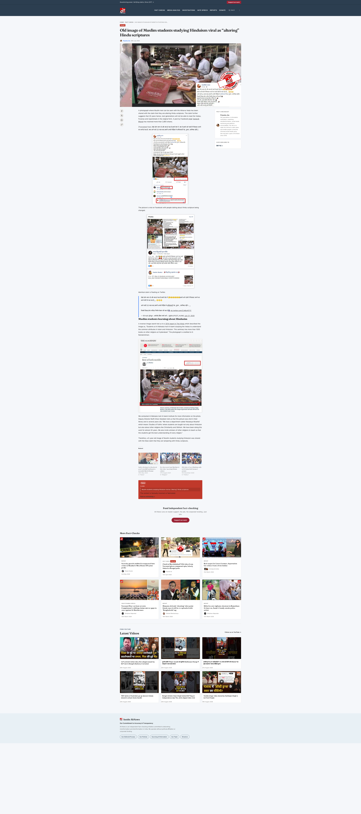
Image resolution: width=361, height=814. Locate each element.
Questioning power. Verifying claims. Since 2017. (137, 2)
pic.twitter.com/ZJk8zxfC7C (181, 311)
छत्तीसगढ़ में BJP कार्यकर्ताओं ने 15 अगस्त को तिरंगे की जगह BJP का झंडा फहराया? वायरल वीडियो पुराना (220, 663)
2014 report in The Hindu (174, 324)
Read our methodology (147, 496)
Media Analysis (173, 10)
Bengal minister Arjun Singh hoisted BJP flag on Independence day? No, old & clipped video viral (178, 697)
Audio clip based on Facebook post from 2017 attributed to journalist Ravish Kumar (147, 469)
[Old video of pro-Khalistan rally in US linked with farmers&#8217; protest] (192, 458)
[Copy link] (122, 124)
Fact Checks (159, 10)
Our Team (174, 737)
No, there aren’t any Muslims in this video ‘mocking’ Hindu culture (169, 469)
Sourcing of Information (159, 737)
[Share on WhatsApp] (122, 120)
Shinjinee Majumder (130, 613)
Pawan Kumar (129, 571)
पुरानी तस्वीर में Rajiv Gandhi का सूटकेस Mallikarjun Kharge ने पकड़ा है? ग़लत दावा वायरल (180, 663)
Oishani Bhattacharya (172, 613)
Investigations (188, 10)
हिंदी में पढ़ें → (219, 146)
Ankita (217, 569)
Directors (185, 737)
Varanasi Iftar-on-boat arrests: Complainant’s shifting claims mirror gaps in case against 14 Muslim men (139, 608)
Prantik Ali (169, 571)
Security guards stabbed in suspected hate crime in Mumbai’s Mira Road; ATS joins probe (138, 566)
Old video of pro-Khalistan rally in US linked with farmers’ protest (191, 469)
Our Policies (143, 737)
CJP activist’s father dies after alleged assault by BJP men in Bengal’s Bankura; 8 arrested (138, 663)
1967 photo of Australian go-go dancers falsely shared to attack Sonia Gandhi (137, 697)
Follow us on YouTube (233, 632)
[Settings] (239, 10)
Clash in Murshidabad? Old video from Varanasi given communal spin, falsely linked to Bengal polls (178, 566)
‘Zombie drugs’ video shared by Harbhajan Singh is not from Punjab (220, 697)
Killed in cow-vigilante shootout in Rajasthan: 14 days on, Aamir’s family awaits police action (221, 608)
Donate (222, 10)
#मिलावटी (170, 305)
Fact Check (129, 22)
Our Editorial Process (128, 737)
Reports (213, 10)
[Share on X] (122, 115)
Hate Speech (202, 10)
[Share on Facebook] (122, 111)
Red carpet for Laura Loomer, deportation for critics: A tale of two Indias (220, 565)
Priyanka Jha (126, 40)
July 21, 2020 (190, 316)
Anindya (211, 569)
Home (122, 22)
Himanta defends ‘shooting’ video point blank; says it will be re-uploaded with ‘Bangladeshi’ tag (178, 608)
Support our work (234, 2)
